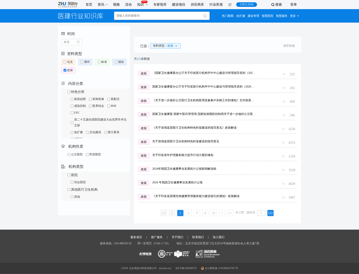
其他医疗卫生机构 (84, 189)
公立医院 (77, 154)
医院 (74, 175)
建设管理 (253, 15)
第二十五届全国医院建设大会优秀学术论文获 (100, 122)
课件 (87, 61)
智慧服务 (282, 15)
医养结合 (98, 105)
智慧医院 (267, 15)
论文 (70, 61)
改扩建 (240, 15)
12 (213, 213)
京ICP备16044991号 (186, 268)
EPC (77, 112)
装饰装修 (98, 99)
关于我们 (177, 237)
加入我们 (218, 237)
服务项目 (136, 237)
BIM (113, 105)
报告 (121, 61)
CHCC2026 (246, 4)
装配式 (115, 99)
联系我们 (198, 237)
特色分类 (77, 92)
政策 (70, 70)
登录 (293, 4)
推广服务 (157, 237)
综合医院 (80, 182)
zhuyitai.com (165, 268)
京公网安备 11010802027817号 (221, 268)
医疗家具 (113, 132)
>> (230, 213)
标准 (104, 61)
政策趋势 (80, 99)
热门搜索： (229, 15)
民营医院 (95, 154)
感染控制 (80, 105)
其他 (77, 196)
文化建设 (95, 132)
